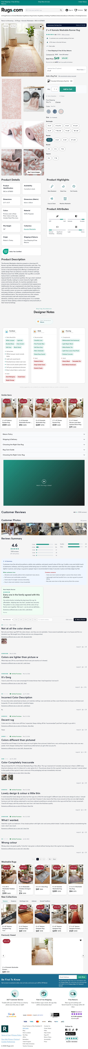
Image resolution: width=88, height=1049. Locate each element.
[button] (40, 26)
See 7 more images (34, 172)
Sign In (71, 10)
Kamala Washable (27, 21)
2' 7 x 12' (73, 140)
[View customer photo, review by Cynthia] (7, 529)
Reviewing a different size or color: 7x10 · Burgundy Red (16, 637)
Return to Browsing (7, 21)
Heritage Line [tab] (24, 901)
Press (45, 1041)
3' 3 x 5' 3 (58, 126)
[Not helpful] (86, 647)
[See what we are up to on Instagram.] (70, 1030)
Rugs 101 (46, 1035)
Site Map (25, 1035)
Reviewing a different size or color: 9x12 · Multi (14, 683)
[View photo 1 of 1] (4, 641)
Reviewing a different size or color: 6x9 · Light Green (15, 663)
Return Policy (47, 1037)
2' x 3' (49, 126)
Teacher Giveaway (28, 1046)
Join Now (81, 977)
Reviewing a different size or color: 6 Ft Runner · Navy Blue (17, 726)
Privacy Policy (64, 982)
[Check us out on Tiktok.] (73, 1030)
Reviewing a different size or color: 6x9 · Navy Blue (15, 848)
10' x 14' (76, 131)
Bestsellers (25, 1039)
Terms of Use (5, 1035)
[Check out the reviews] (71, 1039)
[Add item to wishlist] (13, 400)
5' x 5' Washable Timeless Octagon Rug (25, 889)
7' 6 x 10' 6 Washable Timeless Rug (8, 889)
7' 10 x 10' (58, 131)
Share (62, 96)
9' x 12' (67, 131)
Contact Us (47, 1026)
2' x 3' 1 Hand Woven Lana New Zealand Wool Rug (75, 422)
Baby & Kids (44, 15)
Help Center (47, 1032)
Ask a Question (52, 96)
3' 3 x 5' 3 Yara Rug (42, 887)
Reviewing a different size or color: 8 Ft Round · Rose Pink (17, 806)
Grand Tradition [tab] (45, 901)
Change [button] (57, 102)
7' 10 (62, 149)
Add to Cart (67, 89)
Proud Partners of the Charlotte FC (32, 1026)
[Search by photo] (27, 10)
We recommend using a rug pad (67, 76)
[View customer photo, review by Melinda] (44, 529)
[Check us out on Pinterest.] (77, 1030)
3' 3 (49, 149)
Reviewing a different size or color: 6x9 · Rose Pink (15, 828)
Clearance (84, 15)
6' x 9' (49, 131)
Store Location (27, 1032)
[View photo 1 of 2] (4, 777)
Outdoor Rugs (37, 15)
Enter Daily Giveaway (28, 1044)
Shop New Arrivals (44, 2)
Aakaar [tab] (34, 901)
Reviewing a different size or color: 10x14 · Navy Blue (15, 773)
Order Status (82, 2)
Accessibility (47, 1039)
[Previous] (3, 413)
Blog (24, 1030)
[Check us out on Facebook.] (66, 1030)
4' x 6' (67, 126)
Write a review (66, 34)
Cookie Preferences (8, 1042)
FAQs (45, 1030)
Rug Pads (50, 15)
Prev (33, 859)
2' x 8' (64, 140)
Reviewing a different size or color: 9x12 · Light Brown (17, 609)
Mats (54, 15)
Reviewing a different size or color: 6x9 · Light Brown (15, 706)
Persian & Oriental (11, 15)
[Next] (83, 413)
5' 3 (55, 149)
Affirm (24, 1037)
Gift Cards (25, 1028)
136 (50, 859)
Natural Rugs (29, 15)
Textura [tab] (5, 901)
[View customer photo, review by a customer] (20, 529)
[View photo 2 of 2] (10, 777)
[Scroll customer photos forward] (84, 529)
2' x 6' (57, 140)
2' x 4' (49, 140)
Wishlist (80, 10)
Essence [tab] (13, 901)
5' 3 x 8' (75, 126)
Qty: (48, 89)
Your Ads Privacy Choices (10, 1039)
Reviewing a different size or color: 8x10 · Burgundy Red (16, 748)
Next (54, 859)
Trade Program (27, 1041)
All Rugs (3, 15)
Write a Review (81, 619)
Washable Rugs (20, 15)
